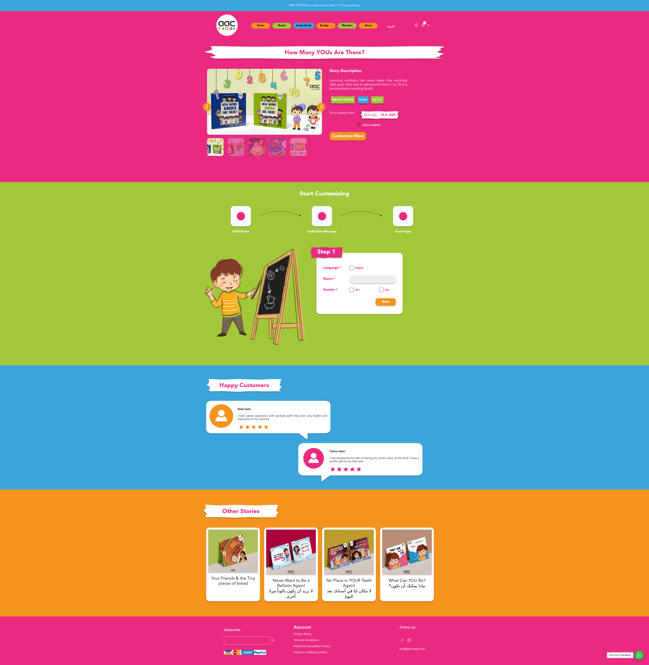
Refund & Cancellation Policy (312, 646)
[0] (423, 26)
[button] (207, 107)
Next (386, 302)
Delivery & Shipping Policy (310, 652)
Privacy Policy (303, 634)
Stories (363, 99)
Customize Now (348, 136)
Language (332, 268)
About (368, 25)
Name (329, 279)
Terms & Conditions (306, 640)
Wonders (347, 25)
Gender (330, 290)
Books (281, 25)
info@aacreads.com (412, 648)
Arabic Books (304, 25)
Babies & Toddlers (343, 99)
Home (260, 25)
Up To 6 (377, 99)
